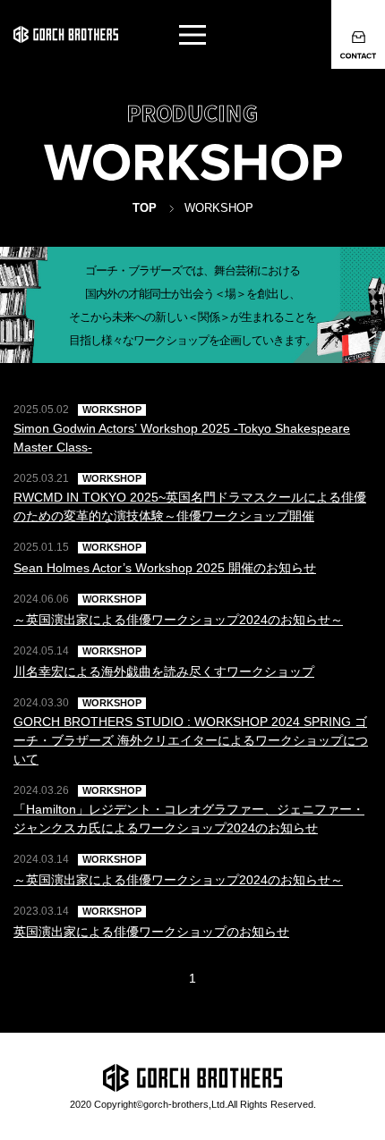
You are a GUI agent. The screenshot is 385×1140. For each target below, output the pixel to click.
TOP (145, 208)
